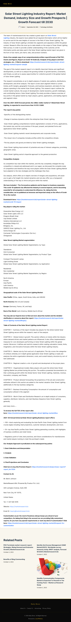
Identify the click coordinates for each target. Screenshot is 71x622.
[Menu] (66, 3)
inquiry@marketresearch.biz (20, 511)
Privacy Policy (47, 608)
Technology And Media (46, 27)
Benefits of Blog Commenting (14, 559)
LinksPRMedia (39, 619)
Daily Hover (8, 4)
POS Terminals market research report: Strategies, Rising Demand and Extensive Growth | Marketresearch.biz (18, 547)
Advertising (37, 608)
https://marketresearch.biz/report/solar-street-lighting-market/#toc (33, 413)
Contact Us (30, 608)
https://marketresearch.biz (19, 506)
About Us (23, 608)
